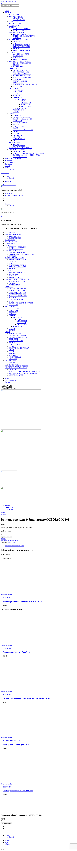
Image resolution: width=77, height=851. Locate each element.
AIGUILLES (17, 43)
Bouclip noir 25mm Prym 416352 (16, 745)
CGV (52, 832)
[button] (1, 187)
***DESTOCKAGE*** (13, 158)
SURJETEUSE (14, 21)
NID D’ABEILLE (19, 139)
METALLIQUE (26, 103)
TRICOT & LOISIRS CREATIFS (20, 149)
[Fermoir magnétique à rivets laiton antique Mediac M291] (20, 688)
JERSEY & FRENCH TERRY (23, 130)
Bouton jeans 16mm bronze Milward (18, 791)
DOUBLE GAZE (18, 126)
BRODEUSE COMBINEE (21, 29)
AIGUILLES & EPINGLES (22, 77)
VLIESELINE (17, 86)
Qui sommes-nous (10, 380)
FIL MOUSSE (21, 99)
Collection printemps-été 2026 (22, 119)
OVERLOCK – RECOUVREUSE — (25, 36)
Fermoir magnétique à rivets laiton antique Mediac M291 (26, 698)
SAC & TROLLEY (15, 142)
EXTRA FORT (18, 92)
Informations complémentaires (14, 546)
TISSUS (11, 113)
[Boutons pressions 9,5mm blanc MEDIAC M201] (35, 591)
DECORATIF (17, 94)
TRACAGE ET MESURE (21, 70)
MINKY (15, 131)
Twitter (9, 540)
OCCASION (13, 52)
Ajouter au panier (6, 537)
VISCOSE (16, 137)
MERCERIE (13, 68)
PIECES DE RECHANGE (21, 50)
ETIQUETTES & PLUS (21, 72)
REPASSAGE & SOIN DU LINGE (20, 148)
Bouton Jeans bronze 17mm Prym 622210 (20, 652)
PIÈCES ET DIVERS (20, 59)
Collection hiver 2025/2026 (21, 117)
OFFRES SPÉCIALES (8, 388)
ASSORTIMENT (18, 110)
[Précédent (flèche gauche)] (1, 849)
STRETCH (16, 95)
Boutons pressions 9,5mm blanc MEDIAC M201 (23, 601)
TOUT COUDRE (18, 90)
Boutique (8, 12)
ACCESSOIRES (18, 67)
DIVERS (16, 112)
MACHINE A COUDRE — (22, 34)
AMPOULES (17, 48)
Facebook (4, 540)
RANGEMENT (18, 83)
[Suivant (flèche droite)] (3, 849)
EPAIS (23, 101)
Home (7, 11)
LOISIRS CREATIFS (20, 157)
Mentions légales (28, 832)
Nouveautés (8, 160)
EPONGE (16, 124)
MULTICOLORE (26, 106)
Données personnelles (42, 832)
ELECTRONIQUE (19, 20)
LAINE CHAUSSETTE (21, 151)
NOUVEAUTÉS (6, 387)
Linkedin (15, 540)
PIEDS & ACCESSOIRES (21, 47)
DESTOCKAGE (6, 385)
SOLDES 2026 (14, 14)
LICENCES (17, 140)
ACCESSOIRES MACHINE (18, 39)
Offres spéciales (10, 162)
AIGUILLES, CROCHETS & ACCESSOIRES (28, 153)
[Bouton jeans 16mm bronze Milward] (20, 780)
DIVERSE (12, 256)
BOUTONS (17, 79)
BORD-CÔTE (17, 121)
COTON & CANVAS (20, 122)
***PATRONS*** (19, 115)
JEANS (15, 128)
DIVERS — (17, 38)
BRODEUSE (13, 27)
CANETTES (17, 41)
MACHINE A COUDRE (17, 16)
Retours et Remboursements (14, 195)
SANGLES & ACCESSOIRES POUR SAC (27, 155)
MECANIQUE (18, 18)
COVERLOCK (14, 25)
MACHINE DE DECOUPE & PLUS (21, 61)
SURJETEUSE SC (19, 146)
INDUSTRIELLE (18, 57)
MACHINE (16, 144)
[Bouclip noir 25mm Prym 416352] (20, 734)
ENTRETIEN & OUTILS (21, 45)
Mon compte (5, 173)
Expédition (8, 164)
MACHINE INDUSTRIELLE (18, 32)
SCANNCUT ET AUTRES (22, 63)
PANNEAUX (17, 135)
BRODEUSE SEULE (20, 30)
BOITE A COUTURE (20, 81)
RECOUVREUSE (15, 23)
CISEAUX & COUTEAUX (22, 74)
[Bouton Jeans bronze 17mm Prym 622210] (20, 642)
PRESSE (16, 65)
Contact (7, 166)
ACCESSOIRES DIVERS (21, 76)
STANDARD (25, 104)
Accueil (7, 506)
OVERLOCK (17, 97)
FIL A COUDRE (14, 88)
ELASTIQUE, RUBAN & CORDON (25, 85)
